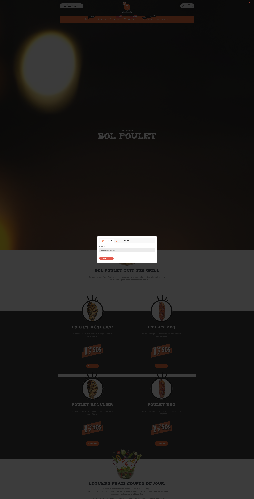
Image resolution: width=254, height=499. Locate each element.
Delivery (108, 241)
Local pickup (124, 240)
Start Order (106, 258)
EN (249, 2)
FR (251, 2)
